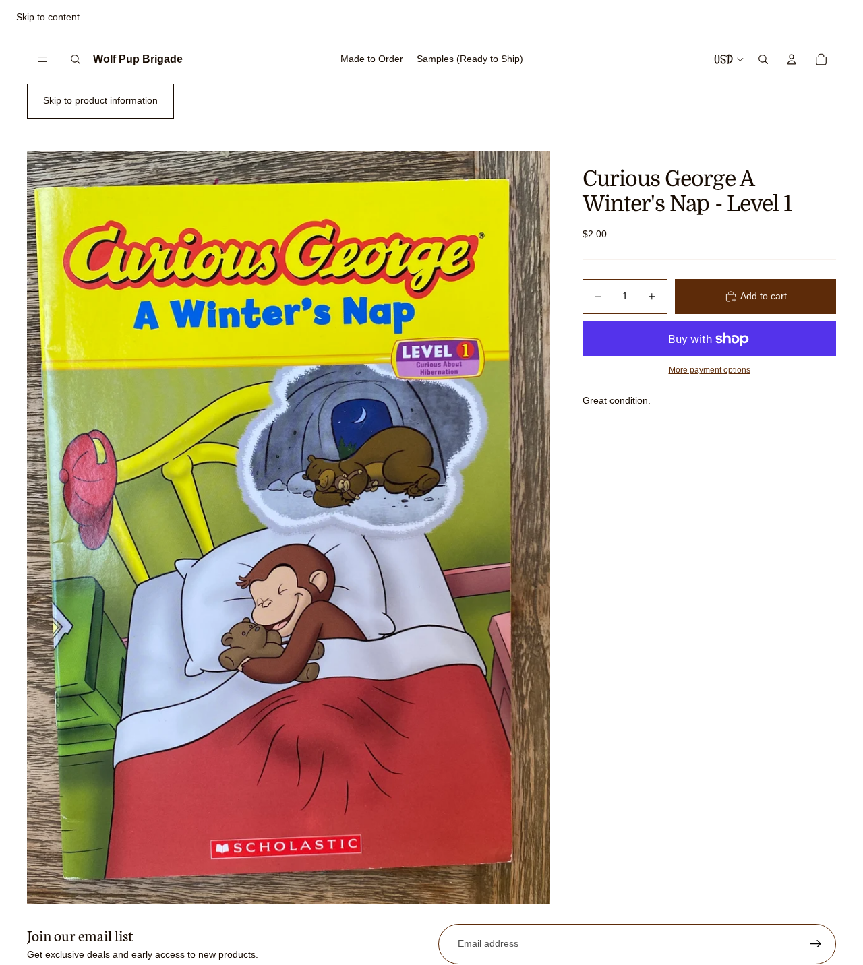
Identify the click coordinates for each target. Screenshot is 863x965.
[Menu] (42, 59)
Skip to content (48, 16)
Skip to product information (100, 100)
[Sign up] (816, 944)
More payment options (709, 369)
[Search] (75, 59)
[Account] (791, 59)
